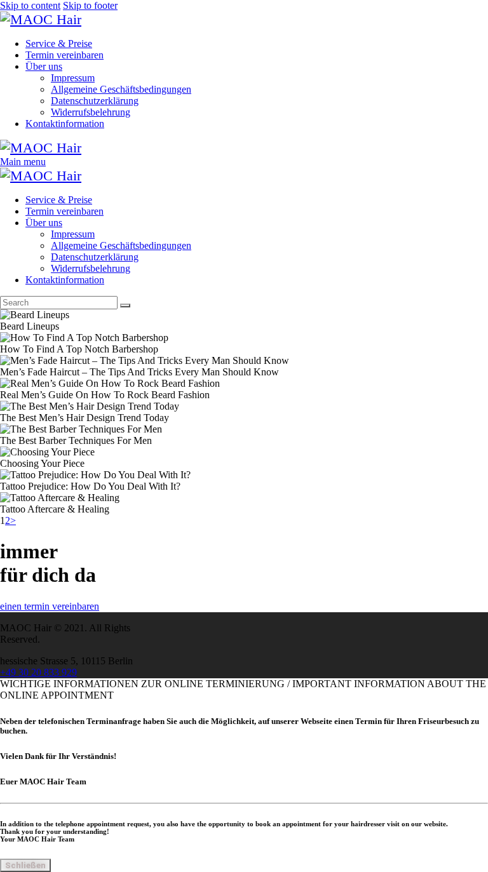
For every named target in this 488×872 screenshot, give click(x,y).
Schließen (25, 865)
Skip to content (30, 5)
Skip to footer (90, 5)
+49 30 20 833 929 (38, 672)
